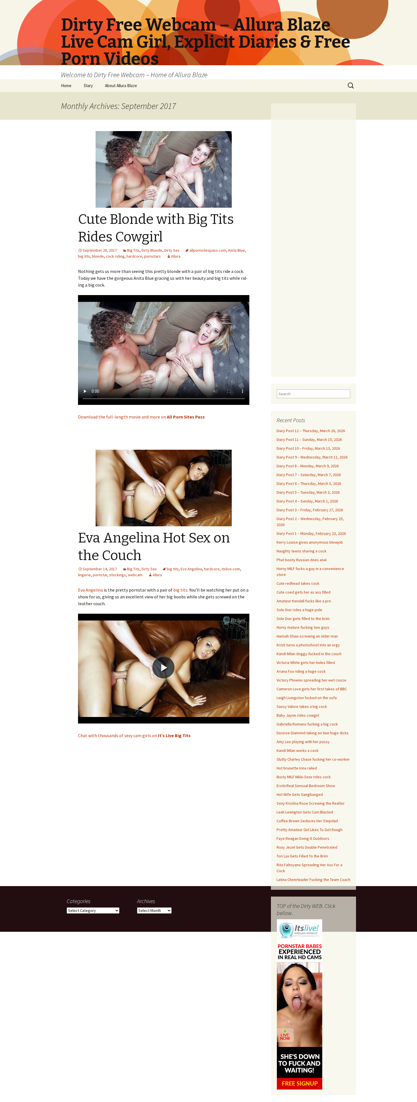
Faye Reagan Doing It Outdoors (303, 838)
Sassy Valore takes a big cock (302, 706)
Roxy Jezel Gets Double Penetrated (307, 847)
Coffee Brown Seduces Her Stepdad (307, 820)
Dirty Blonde (152, 250)
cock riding (115, 256)
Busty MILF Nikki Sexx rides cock (304, 776)
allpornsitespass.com (207, 250)
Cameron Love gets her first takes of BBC (312, 688)
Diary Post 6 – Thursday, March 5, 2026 (309, 483)
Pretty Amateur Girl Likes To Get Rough (309, 829)
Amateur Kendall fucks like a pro (304, 600)
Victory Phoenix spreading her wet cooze (311, 680)
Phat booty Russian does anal (302, 559)
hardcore (134, 256)
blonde (98, 256)
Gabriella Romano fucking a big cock (307, 724)
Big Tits (133, 250)
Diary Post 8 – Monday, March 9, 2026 (308, 465)
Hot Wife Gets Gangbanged (300, 794)
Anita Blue (236, 250)
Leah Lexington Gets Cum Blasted (305, 812)
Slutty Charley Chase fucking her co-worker (313, 759)
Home (66, 85)
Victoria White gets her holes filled (306, 662)
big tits (84, 256)
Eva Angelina (191, 568)
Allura (175, 256)
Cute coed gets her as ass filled (303, 592)
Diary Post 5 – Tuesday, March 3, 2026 (308, 492)
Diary (88, 85)
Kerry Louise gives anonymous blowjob (310, 542)
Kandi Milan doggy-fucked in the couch (309, 653)
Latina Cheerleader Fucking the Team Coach (313, 879)
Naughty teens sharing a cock (302, 551)
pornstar (100, 574)
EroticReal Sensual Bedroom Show (306, 785)
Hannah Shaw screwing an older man (307, 636)
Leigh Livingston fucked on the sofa (307, 697)
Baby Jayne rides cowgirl (298, 715)
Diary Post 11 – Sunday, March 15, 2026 (309, 439)
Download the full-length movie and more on (141, 417)
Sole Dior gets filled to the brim (303, 618)
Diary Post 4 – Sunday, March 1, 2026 (307, 501)
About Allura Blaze (121, 85)
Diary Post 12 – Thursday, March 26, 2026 (311, 430)
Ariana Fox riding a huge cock (301, 671)
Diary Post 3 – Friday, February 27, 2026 (310, 509)
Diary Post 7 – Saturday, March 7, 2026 (309, 474)
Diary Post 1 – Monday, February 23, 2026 (311, 533)
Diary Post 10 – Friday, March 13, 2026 (308, 448)
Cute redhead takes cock (298, 583)
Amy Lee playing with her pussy (303, 741)
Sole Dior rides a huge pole (299, 609)
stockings (117, 574)
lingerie (84, 574)
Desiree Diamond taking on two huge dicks (313, 732)
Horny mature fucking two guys (303, 627)
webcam (135, 574)
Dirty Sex (171, 250)
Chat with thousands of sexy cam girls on (134, 735)
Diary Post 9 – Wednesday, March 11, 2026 (312, 457)
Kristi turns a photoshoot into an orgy (308, 644)
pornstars (152, 256)
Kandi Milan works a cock (298, 750)
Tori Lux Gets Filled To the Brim (302, 856)
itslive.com (231, 568)
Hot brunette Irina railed (297, 768)
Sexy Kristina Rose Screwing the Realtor (311, 803)
